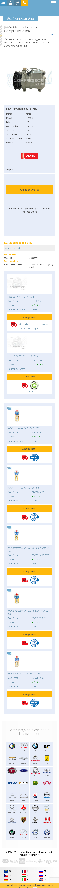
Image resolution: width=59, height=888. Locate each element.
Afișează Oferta (29, 189)
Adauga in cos (29, 317)
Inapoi (51, 34)
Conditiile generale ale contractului (36, 852)
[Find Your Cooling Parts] (20, 10)
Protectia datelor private (29, 854)
